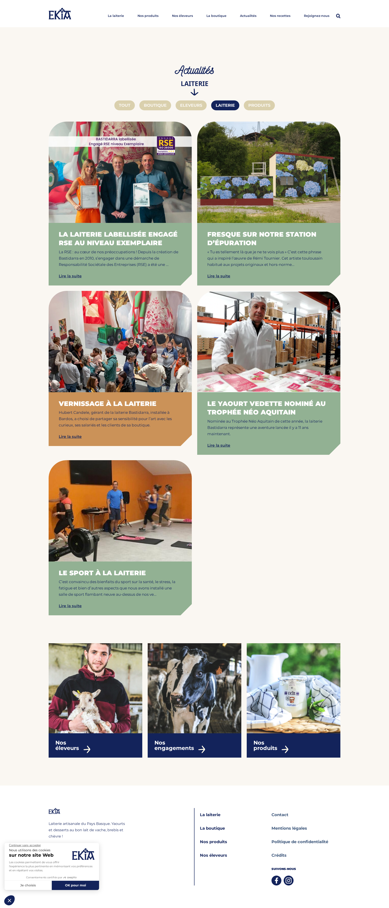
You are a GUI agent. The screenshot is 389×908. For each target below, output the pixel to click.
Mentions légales (289, 828)
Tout (124, 105)
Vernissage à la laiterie (107, 404)
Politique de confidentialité (299, 841)
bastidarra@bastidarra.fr (67, 849)
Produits (259, 105)
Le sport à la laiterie (102, 573)
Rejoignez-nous (316, 16)
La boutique (216, 16)
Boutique (155, 105)
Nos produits (148, 16)
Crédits (279, 855)
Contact (279, 814)
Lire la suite (70, 276)
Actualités (248, 16)
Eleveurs (191, 105)
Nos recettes (280, 16)
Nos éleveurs (182, 16)
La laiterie (116, 16)
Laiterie (225, 105)
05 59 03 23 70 (60, 857)
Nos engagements (174, 745)
